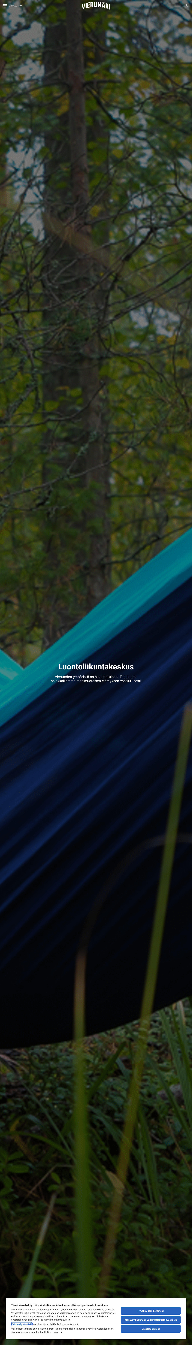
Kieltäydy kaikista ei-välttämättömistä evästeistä (151, 1319)
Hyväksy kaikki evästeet (151, 1310)
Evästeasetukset (151, 1328)
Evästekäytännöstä (21, 1324)
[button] (186, 6)
